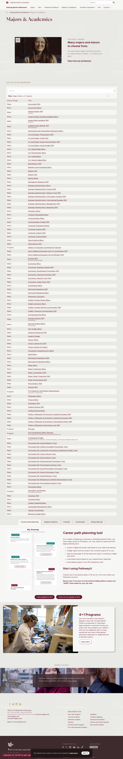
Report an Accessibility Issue (16, 722)
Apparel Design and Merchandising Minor (43, 117)
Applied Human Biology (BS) (38, 126)
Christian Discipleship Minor (38, 215)
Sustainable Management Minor (40, 507)
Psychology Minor (35, 487)
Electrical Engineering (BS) (38, 289)
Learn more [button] (74, 753)
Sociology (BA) (33, 496)
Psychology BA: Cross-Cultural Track (42, 454)
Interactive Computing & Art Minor (41, 351)
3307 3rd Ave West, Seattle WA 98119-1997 (23, 750)
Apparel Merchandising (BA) (38, 120)
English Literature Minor (37, 304)
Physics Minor (33, 400)
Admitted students (74, 719)
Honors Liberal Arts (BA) (37, 344)
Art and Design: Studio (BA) (38, 138)
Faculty (66, 522)
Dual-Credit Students (97, 725)
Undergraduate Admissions (16, 7)
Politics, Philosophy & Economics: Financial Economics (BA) (50, 418)
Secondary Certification (37, 490)
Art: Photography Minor (37, 153)
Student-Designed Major (37, 503)
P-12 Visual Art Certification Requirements (43, 391)
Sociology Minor (34, 499)
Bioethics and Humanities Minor (40, 167)
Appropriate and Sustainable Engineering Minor (45, 131)
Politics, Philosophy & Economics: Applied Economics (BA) (49, 414)
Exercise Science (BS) (36, 318)
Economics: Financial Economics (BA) (42, 275)
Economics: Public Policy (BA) (39, 282)
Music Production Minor (37, 369)
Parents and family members (99, 722)
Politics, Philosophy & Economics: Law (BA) (44, 425)
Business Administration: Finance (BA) (42, 189)
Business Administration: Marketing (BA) (43, 207)
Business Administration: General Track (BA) (44, 193)
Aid (99, 7)
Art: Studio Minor (34, 156)
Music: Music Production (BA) (39, 376)
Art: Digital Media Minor (37, 149)
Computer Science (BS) (37, 233)
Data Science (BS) (35, 244)
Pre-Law (31, 429)
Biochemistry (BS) (35, 164)
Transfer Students (74, 717)
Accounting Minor (34, 108)
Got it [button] (85, 753)
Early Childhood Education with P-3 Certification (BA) (48, 251)
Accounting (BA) (34, 104)
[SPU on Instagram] (70, 747)
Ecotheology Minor (35, 286)
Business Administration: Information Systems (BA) (47, 197)
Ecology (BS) (33, 258)
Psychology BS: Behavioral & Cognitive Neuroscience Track (50, 480)
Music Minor (32, 365)
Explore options (51, 522)
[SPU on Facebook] (63, 747)
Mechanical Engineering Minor (39, 362)
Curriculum (80, 522)
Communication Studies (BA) (38, 222)
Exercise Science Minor (36, 324)
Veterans (71, 722)
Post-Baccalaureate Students (77, 727)
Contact (106, 7)
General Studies (34, 336)
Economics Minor (34, 264)
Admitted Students (51, 7)
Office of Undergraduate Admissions (19, 710)
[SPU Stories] (94, 747)
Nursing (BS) (33, 387)
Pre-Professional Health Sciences (40, 433)
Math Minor (32, 354)
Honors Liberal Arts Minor (38, 347)
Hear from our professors (79, 61)
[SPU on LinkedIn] (78, 747)
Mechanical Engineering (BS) (38, 358)
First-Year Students (74, 714)
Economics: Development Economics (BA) (43, 271)
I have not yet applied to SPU (69, 597)
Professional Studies (35, 438)
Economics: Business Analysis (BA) (41, 267)
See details (72, 681)
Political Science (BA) (36, 407)
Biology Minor (33, 178)
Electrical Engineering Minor (38, 293)
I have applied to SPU (45, 597)
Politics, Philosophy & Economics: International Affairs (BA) (50, 422)
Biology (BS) (32, 175)
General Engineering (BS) (37, 333)
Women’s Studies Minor (37, 514)
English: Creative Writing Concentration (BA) (44, 307)
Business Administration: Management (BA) (44, 204)
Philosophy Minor (34, 396)
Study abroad (96, 522)
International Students (97, 719)
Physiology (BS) (34, 403)
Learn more (85, 642)
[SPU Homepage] (11, 746)
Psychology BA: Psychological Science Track (44, 465)
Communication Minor (36, 218)
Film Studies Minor (35, 329)
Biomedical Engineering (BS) (38, 182)
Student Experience (87, 7)
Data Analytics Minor (36, 240)
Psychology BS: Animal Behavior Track (42, 476)
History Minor (33, 340)
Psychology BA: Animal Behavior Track (42, 443)
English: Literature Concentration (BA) (42, 311)
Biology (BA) (32, 171)
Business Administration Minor (39, 186)
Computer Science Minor (37, 237)
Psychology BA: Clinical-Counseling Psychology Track (48, 447)
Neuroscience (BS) (35, 384)
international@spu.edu (14, 718)
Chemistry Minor (34, 211)
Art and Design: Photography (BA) (41, 135)
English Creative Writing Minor (39, 300)
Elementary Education (36, 297)
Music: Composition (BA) (37, 373)
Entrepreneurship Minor (37, 315)
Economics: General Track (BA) (39, 278)
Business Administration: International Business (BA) (47, 200)
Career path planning (29, 522)
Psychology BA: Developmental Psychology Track (46, 461)
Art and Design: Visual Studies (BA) (41, 146)
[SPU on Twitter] (66, 747)
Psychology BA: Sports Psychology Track (43, 472)
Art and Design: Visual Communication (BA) (44, 142)
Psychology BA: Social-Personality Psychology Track (47, 469)
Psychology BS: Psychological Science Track (44, 483)
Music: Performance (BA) (37, 380)
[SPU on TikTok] (82, 747)
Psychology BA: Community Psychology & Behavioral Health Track (53, 450)
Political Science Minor (36, 411)
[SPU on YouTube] (74, 748)
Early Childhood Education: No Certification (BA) (46, 255)
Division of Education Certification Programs (44, 248)
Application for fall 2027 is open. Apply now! (19, 755)
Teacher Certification (36, 510)
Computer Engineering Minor (38, 226)
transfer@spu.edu (13, 716)
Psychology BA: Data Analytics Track (42, 458)
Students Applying (96, 717)
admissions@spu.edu (42, 714)
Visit (39, 7)
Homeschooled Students (76, 725)
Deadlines (93, 714)
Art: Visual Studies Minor (37, 160)
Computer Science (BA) (37, 229)
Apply (32, 7)
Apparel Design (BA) (35, 111)
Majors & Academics (69, 7)
